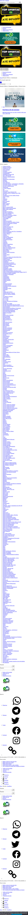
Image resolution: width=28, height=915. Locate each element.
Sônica (4, 617)
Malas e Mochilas (6, 468)
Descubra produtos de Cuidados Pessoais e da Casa (13, 305)
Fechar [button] (1, 115)
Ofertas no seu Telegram (8, 29)
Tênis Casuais (5, 626)
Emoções (4, 334)
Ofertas (4, 511)
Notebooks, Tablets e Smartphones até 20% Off (12, 505)
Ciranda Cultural (6, 254)
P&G (4, 532)
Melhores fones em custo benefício (10, 477)
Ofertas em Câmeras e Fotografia (9, 518)
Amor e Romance (6, 182)
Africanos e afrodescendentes (9, 176)
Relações (4, 584)
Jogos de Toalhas (6, 425)
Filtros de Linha (6, 377)
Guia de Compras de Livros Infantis (10, 408)
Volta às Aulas (5, 660)
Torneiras (4, 639)
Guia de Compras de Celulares (9, 404)
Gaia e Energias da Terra (8, 390)
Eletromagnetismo (6, 330)
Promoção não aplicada (7, 563)
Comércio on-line (6, 259)
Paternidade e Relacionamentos (9, 541)
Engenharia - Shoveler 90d (8, 339)
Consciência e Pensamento (8, 274)
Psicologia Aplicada (7, 569)
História (4, 415)
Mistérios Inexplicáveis (7, 484)
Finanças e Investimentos (8, 380)
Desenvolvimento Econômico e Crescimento (12, 308)
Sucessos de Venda (6, 619)
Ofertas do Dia (6, 30)
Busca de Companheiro (7, 216)
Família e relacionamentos (8, 366)
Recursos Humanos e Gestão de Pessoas (11, 581)
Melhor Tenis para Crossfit (8, 762)
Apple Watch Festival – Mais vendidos (10, 765)
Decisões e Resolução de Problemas (10, 301)
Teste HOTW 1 (6, 632)
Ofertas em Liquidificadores (8, 524)
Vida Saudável (6, 656)
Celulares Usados (6, 245)
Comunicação (5, 267)
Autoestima (5, 198)
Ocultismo (5, 510)
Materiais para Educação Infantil (9, 472)
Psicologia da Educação (7, 571)
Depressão (5, 302)
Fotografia (5, 388)
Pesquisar (2, 664)
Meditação (5, 476)
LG (3, 435)
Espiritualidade (6, 350)
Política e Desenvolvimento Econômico (11, 554)
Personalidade (5, 544)
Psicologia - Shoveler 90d (8, 568)
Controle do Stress (6, 279)
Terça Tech (5, 628)
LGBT (4, 437)
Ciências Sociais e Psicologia (9, 252)
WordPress (9, 786)
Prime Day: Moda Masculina (8, 560)
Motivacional (5, 494)
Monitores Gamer (6, 491)
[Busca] (20, 2)
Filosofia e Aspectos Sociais (8, 375)
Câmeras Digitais (6, 230)
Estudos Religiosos (6, 356)
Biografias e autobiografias (8, 212)
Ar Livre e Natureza (7, 188)
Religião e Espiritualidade (8, 588)
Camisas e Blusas (6, 233)
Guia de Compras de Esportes (9, 405)
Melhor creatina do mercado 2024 (9, 761)
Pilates (4, 547)
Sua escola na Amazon (7, 618)
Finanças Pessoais (6, 381)
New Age (5, 504)
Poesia (4, 548)
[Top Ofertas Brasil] (11, 25)
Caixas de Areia (6, 225)
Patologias (5, 542)
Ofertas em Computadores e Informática (11, 519)
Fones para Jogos (6, 386)
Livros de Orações (6, 451)
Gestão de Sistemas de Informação (10, 396)
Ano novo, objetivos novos (8, 186)
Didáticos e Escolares (7, 312)
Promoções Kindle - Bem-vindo (9, 564)
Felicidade (5, 369)
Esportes (4, 351)
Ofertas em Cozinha (7, 520)
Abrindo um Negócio (7, 167)
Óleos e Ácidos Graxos (7, 528)
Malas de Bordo (6, 467)
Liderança (5, 438)
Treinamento (5, 647)
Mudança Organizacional (8, 496)
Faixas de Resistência (7, 365)
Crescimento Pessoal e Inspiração (9, 286)
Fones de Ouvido (6, 382)
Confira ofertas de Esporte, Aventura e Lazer (12, 270)
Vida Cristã (5, 655)
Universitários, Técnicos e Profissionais (11, 650)
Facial (4, 363)
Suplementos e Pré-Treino (8, 620)
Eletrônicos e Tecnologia (8, 332)
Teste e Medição (6, 631)
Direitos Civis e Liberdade (8, 315)
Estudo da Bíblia (6, 355)
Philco (4, 546)
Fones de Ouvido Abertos (8, 383)
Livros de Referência (7, 452)
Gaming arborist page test (8, 392)
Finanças (4, 379)
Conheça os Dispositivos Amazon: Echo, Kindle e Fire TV (15, 272)
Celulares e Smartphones (8, 244)
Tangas (4, 625)
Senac (4, 604)
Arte (3, 189)
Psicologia (5, 567)
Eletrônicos (5, 331)
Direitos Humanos (6, 316)
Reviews (4, 28)
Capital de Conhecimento (8, 237)
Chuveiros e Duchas (7, 246)
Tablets (4, 624)
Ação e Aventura (6, 169)
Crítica (4, 290)
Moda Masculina (6, 487)
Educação (5, 326)
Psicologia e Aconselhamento (9, 575)
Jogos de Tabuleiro (6, 424)
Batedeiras (5, 202)
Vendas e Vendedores (7, 654)
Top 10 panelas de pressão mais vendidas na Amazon (13, 766)
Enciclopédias (5, 338)
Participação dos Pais (7, 539)
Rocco (4, 591)
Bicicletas (5, 210)
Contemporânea (6, 276)
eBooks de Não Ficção (7, 319)
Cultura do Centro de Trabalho (9, 294)
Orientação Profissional (7, 530)
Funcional (5, 389)
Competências (5, 261)
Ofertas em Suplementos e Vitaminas (10, 526)
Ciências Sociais (6, 251)
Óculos (4, 508)
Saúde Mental (5, 597)
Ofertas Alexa (5, 512)
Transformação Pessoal (7, 643)
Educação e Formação (7, 329)
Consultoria (5, 275)
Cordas (4, 282)
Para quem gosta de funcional (9, 534)
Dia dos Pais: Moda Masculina (9, 311)
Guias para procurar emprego (9, 409)
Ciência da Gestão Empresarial (9, 247)
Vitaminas (5, 657)
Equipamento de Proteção (8, 343)
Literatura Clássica (6, 441)
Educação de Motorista (7, 327)
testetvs (4, 634)
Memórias (5, 480)
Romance (5, 592)
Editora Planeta (6, 324)
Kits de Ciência (6, 430)
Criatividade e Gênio (7, 288)
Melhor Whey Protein (7, 763)
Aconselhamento (6, 173)
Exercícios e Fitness (7, 361)
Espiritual (5, 348)
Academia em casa (6, 168)
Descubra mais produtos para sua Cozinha (11, 304)
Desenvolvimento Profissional (9, 310)
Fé (3, 367)
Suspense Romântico (7, 623)
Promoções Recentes (7, 27)
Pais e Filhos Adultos (7, 533)
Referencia (5, 582)
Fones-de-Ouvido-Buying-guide (9, 387)
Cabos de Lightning (7, 217)
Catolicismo (5, 243)
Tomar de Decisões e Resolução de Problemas (12, 636)
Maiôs (4, 461)
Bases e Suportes (6, 201)
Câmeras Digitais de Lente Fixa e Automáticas (12, 231)
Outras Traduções (6, 531)
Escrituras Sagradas (7, 346)
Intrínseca (5, 422)
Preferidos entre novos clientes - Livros (11, 557)
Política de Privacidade (7, 672)
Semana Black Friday (7, 602)
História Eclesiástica (7, 417)
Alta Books (5, 181)
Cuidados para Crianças (7, 291)
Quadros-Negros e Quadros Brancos (10, 577)
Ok (12, 914)
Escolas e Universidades (8, 345)
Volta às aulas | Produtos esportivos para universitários (14, 661)
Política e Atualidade (7, 553)
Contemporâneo (6, 277)
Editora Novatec (6, 323)
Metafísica (5, 481)
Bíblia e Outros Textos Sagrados (9, 208)
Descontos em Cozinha (7, 303)
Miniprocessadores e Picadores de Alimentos (12, 483)
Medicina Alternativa (7, 474)
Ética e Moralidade (6, 359)
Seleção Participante (7, 599)
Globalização (5, 401)
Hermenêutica (5, 412)
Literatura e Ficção (6, 444)
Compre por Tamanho (7, 265)
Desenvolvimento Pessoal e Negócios (10, 309)
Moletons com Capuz (7, 488)
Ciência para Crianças (7, 248)
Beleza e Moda (6, 204)
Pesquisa (4, 545)
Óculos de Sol (5, 509)
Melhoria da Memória (7, 478)
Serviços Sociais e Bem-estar (8, 605)
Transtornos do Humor (7, 645)
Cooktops (5, 281)
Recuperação (5, 580)
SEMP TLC (5, 603)
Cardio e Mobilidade (7, 238)
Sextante (4, 606)
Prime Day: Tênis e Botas (8, 561)
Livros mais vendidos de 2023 (9, 458)
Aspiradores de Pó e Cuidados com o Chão (11, 193)
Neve (1, 786)
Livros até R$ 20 (6, 447)
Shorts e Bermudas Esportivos (9, 610)
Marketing (5, 469)
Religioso (5, 589)
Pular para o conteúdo (4, 0)
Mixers (4, 485)
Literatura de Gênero (7, 442)
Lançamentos (5, 433)
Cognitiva (5, 255)
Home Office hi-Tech (7, 418)
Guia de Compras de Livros (8, 406)
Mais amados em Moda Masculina (10, 463)
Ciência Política (6, 250)
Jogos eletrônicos (6, 427)
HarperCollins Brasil (7, 411)
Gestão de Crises (6, 395)
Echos (4, 320)
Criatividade (5, 287)
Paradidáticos (5, 537)
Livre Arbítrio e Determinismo (9, 446)
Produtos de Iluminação (7, 562)
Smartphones (5, 613)
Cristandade (5, 289)
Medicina (4, 473)
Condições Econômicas (7, 269)
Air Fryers (5, 178)
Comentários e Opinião (7, 258)
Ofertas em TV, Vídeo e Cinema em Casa (11, 527)
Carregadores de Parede (7, 239)
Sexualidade (5, 607)
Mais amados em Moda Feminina (9, 462)
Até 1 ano (5, 194)
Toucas (4, 640)
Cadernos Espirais (6, 224)
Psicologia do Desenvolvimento (9, 574)
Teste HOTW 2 (6, 633)
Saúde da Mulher (6, 594)
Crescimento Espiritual (7, 283)
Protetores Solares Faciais (8, 566)
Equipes (4, 344)
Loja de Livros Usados (7, 460)
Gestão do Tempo (6, 397)
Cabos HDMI (5, 218)
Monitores (5, 490)
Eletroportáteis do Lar (7, 333)
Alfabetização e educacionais (9, 179)
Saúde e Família (6, 595)
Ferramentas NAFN (7, 370)
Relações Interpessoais (7, 585)
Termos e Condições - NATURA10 (10, 630)
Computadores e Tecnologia (8, 266)
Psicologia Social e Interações (9, 576)
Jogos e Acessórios (6, 426)
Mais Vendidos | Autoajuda (8, 465)
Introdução (5, 423)
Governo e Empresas (7, 402)
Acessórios (5, 171)
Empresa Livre (6, 337)
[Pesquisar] (13, 666)
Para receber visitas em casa (8, 535)
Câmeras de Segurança (7, 229)
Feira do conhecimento (7, 368)
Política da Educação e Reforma (9, 551)
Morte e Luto (5, 492)
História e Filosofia (6, 416)
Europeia (4, 360)
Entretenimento (6, 340)
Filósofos (4, 376)
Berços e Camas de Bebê (8, 207)
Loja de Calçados (6, 459)
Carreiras (4, 240)
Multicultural (5, 497)
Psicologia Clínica (6, 570)
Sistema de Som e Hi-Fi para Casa (10, 611)
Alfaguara (5, 180)
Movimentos (5, 495)
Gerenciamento (6, 394)
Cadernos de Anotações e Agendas (10, 223)
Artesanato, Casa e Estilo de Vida (9, 191)
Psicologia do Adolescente (8, 573)
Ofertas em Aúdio (6, 513)
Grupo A (4, 403)
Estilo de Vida (5, 354)
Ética (4, 358)
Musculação (5, 501)
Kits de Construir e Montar (8, 431)
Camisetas (5, 234)
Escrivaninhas (5, 347)
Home (1, 77)
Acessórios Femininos (7, 172)
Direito (4, 313)
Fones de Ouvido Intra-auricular (9, 384)
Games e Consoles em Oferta (9, 391)
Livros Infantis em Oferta (8, 455)
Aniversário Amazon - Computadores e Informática (13, 183)
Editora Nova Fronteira (7, 322)
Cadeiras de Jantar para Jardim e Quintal (11, 222)
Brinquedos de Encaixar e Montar (9, 215)
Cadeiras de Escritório (7, 221)
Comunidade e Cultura (7, 268)
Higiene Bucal (6, 413)
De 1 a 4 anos (5, 298)
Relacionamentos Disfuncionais (9, 583)
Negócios (5, 502)
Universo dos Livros (7, 652)
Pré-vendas (5, 556)
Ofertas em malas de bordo (8, 525)
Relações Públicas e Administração (10, 587)
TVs (3, 648)
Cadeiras (4, 219)
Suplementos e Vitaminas (8, 621)
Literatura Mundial (6, 445)
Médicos (4, 475)
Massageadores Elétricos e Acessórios (10, 470)
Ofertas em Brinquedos (7, 516)
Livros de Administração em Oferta (10, 449)
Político (4, 555)
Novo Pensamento (6, 506)
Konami (4, 432)
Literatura (5, 440)
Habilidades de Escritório (8, 410)
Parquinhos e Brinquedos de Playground (11, 538)
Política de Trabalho (7, 552)
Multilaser (5, 498)
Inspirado (4, 420)
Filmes (4, 373)
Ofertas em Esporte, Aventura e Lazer (10, 523)
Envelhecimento (6, 341)
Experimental (5, 362)
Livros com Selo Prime (7, 448)
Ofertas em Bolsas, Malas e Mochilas (10, 514)
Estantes (4, 353)
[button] (4, 68)
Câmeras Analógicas (7, 228)
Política (4, 549)
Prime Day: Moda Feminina (8, 559)
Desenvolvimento (6, 307)
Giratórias (5, 399)
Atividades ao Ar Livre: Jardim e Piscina (11, 195)
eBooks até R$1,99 (6, 318)
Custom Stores (6, 297)
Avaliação (5, 200)
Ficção (4, 372)
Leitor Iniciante (6, 434)
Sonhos (4, 616)
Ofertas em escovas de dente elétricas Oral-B (12, 521)
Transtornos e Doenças (7, 646)
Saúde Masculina (6, 596)
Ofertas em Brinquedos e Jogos (9, 517)
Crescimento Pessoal (7, 284)
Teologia (4, 627)
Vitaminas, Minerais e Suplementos (10, 659)
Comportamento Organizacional (9, 264)
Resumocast (5, 590)
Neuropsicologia (6, 503)
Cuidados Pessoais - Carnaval (9, 293)
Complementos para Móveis (8, 262)
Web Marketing (6, 662)
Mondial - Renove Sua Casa (8, 489)
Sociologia (5, 614)
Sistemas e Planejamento (8, 612)
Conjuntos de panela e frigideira (9, 273)
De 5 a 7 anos (5, 300)
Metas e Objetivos (6, 482)
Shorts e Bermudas (6, 609)
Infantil (4, 419)
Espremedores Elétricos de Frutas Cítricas (11, 352)
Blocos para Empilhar (7, 214)
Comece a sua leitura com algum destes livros (12, 257)
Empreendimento (6, 336)
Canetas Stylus (6, 236)
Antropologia (5, 187)
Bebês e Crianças (6, 203)
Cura (4, 295)
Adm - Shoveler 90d (7, 175)
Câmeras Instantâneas (7, 232)
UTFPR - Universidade (7, 653)
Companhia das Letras (7, 260)
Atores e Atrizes (6, 196)
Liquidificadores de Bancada (8, 439)
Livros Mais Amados (7, 456)
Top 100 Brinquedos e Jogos (8, 638)
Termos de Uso (6, 673)
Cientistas (5, 253)
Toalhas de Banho (6, 635)
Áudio (4, 197)
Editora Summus (6, 325)
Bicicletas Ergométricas (7, 211)
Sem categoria (5, 600)
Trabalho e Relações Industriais (9, 641)
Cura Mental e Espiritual (8, 296)
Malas (4, 466)
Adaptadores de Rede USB (8, 174)
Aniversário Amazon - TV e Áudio (10, 185)
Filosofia (4, 374)
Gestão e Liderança (7, 398)
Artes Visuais (5, 190)
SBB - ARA (5, 598)
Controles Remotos (6, 280)
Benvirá (4, 205)
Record (4, 578)
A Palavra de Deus (6, 166)
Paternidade (5, 540)
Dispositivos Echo (6, 317)
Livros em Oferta (6, 454)
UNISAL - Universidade (8, 649)
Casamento (5, 241)
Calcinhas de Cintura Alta (8, 226)
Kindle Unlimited (6, 429)
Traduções (5, 642)
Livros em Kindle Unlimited (8, 453)
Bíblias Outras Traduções (8, 209)
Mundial (4, 499)
